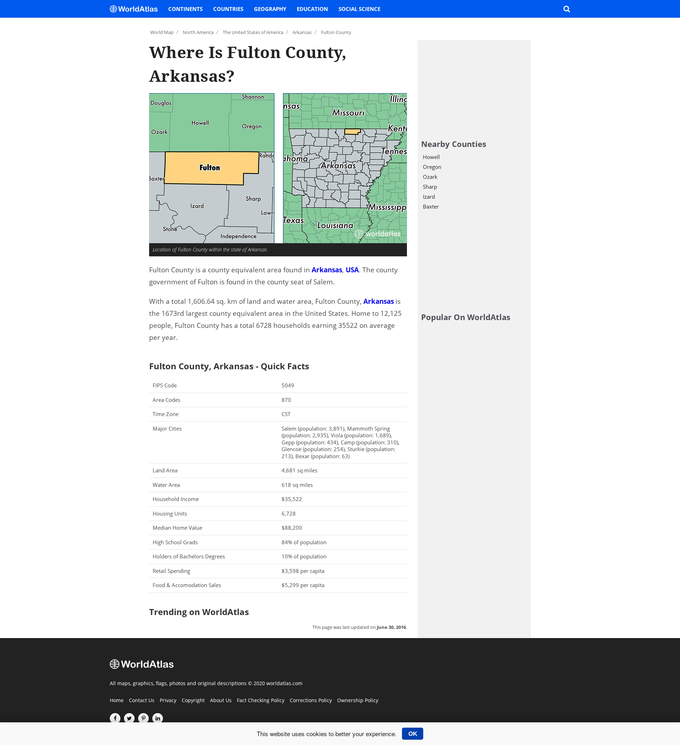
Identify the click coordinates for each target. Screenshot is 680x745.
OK (412, 733)
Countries (228, 8)
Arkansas (327, 269)
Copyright (193, 700)
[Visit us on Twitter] (129, 718)
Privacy (168, 700)
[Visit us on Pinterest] (143, 718)
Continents (185, 8)
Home (117, 700)
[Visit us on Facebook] (115, 718)
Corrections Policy (311, 700)
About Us (221, 700)
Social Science (359, 8)
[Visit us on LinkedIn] (157, 718)
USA (352, 269)
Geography (270, 8)
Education (312, 8)
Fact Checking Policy (260, 700)
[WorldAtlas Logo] (136, 8)
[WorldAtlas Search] (566, 9)
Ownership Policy (357, 700)
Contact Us (141, 700)
